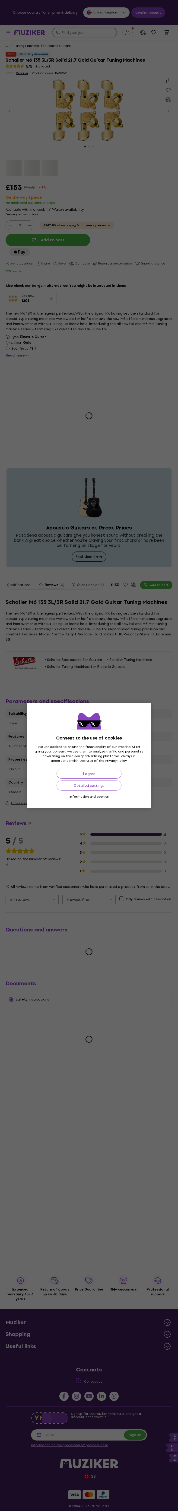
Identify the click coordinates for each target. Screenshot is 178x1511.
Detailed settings (89, 785)
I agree (89, 774)
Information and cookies (89, 796)
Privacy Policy (116, 760)
